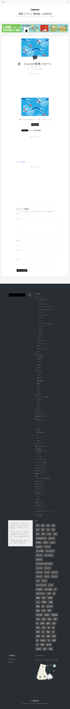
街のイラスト (39, 443)
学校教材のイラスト (40, 416)
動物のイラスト (39, 473)
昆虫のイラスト (39, 484)
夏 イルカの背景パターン (35, 64)
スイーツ (47, 568)
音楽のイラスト (39, 502)
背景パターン (39, 419)
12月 (55, 534)
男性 (38, 632)
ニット (39, 427)
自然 (38, 389)
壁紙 (36, 476)
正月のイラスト (41, 349)
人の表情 (39, 516)
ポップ (44, 581)
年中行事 (39, 615)
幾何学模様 (40, 432)
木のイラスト (39, 411)
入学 (38, 362)
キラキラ (39, 559)
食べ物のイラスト (40, 505)
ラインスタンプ (39, 508)
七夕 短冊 (48, 589)
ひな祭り (39, 359)
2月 (43, 525)
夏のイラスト (31, 69)
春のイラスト (39, 354)
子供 (43, 610)
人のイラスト (39, 514)
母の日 (39, 367)
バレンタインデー (42, 340)
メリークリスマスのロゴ (46, 323)
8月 (53, 530)
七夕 (38, 375)
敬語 (49, 619)
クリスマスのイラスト (43, 299)
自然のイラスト (39, 492)
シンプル (39, 568)
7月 (21, 162)
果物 (38, 346)
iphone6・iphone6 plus (43, 478)
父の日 (39, 386)
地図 (50, 602)
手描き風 (54, 615)
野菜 (54, 640)
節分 (38, 352)
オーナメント (42, 301)
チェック (39, 424)
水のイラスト (39, 489)
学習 (49, 610)
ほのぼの (39, 547)
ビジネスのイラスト (40, 465)
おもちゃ (51, 538)
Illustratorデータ (41, 538)
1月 (38, 525)
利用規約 (18, 541)
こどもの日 (40, 356)
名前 (18, 240)
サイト (18, 259)
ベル (40, 321)
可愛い (44, 602)
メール (18, 250)
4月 (53, 525)
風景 (42, 645)
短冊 (48, 632)
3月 (48, 525)
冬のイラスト (39, 297)
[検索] (30, 295)
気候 (38, 627)
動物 (23, 162)
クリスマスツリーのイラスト (47, 307)
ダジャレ (39, 572)
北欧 (43, 598)
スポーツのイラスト (40, 459)
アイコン (39, 372)
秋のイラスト (39, 395)
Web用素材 (38, 449)
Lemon (35, 701)
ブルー (47, 576)
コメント (19, 218)
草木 (38, 500)
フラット (54, 572)
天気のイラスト (39, 481)
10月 (43, 534)
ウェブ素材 (40, 551)
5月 (38, 530)
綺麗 (38, 636)
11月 (49, 534)
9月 (38, 534)
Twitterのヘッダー (42, 451)
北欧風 (50, 598)
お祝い (45, 542)
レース (51, 585)
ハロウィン (40, 399)
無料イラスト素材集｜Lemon (35, 13)
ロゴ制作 (39, 589)
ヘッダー (41, 318)
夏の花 (39, 378)
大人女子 (49, 606)
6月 (43, 530)
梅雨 (38, 383)
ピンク (47, 572)
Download (35, 124)
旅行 (55, 619)
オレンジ (39, 555)
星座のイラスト (39, 486)
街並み (41, 332)
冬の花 (41, 329)
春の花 (39, 365)
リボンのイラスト (40, 413)
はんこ (53, 542)
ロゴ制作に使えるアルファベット (44, 511)
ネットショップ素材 (42, 397)
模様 (48, 623)
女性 (38, 610)
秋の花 (39, 405)
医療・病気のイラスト (41, 446)
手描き (47, 615)
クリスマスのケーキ (44, 304)
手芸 (38, 619)
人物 (48, 593)
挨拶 (43, 619)
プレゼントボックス (44, 315)
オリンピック (50, 551)
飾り (40, 337)
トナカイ (41, 312)
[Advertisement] (29, 86)
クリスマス (40, 421)
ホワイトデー (41, 343)
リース (41, 326)
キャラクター (49, 555)
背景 (48, 636)
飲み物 (38, 649)
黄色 (50, 649)
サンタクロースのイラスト (46, 309)
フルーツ (39, 576)
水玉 (43, 627)
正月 (54, 623)
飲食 (40, 335)
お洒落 (38, 542)
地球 (38, 494)
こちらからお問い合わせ (20, 536)
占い (38, 602)
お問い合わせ (12, 659)
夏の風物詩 (39, 69)
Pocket (31, 130)
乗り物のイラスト (40, 471)
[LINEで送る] (37, 130)
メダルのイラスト (40, 468)
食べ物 (49, 645)
